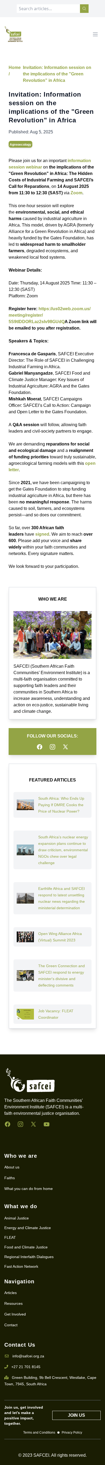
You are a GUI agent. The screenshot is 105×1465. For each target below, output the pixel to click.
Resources (13, 1303)
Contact (11, 1325)
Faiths (9, 1178)
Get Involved (15, 1314)
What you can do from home (28, 1188)
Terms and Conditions (39, 1432)
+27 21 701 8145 (25, 1367)
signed (42, 534)
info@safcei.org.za (28, 1356)
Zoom (76, 193)
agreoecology (20, 145)
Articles (10, 1293)
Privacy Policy (72, 1432)
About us (11, 1167)
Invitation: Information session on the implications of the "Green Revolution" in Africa (57, 74)
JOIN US (76, 1415)
